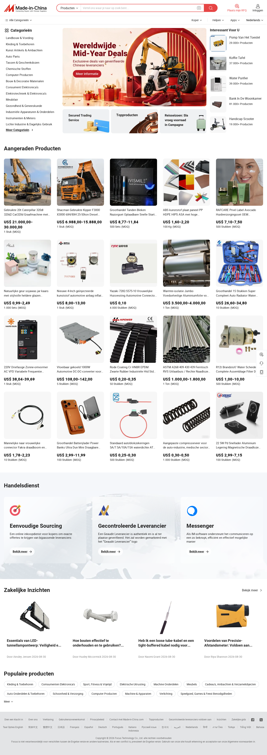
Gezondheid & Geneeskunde (24, 106)
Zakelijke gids (239, 719)
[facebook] (252, 719)
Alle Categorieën (19, 20)
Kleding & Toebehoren (20, 44)
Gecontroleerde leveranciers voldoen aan (190, 719)
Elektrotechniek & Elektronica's (26, 93)
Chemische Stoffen (18, 69)
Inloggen (258, 10)
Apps (233, 20)
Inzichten (221, 719)
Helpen (216, 20)
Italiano (132, 727)
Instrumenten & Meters (21, 118)
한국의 (165, 727)
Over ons (33, 719)
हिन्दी (205, 727)
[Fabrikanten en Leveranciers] (25, 8)
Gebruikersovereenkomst (72, 719)
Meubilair (12, 99)
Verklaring (48, 719)
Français (74, 727)
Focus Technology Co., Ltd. (129, 738)
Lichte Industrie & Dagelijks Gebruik (29, 124)
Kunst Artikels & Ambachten (24, 50)
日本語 (61, 727)
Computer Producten (19, 75)
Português (117, 727)
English (19, 727)
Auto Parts (13, 56)
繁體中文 (47, 727)
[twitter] (261, 719)
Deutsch (102, 727)
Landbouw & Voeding (19, 38)
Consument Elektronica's (22, 87)
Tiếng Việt (245, 727)
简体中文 (33, 727)
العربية (177, 727)
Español (88, 727)
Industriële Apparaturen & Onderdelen (30, 112)
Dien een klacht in (13, 719)
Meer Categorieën (17, 130)
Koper (195, 20)
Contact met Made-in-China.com (126, 719)
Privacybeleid (97, 719)
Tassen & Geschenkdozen (22, 62)
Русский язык (149, 727)
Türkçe (231, 727)
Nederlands (192, 727)
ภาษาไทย (218, 727)
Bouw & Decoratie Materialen (25, 81)
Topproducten (156, 719)
